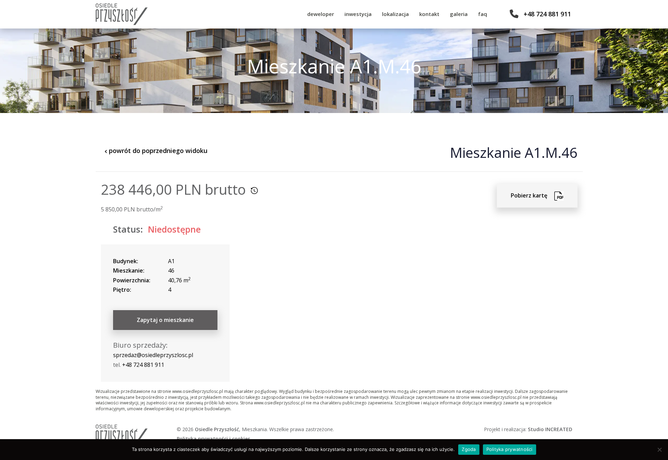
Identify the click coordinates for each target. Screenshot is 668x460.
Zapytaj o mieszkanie (165, 320)
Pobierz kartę (532, 195)
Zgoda (469, 449)
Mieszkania (254, 429)
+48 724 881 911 (547, 14)
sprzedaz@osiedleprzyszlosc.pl (153, 355)
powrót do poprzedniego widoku (157, 150)
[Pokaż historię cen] (254, 190)
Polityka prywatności (509, 449)
